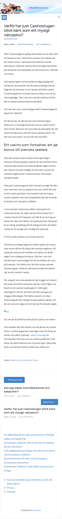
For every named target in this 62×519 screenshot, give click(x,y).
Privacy (11, 487)
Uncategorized (25, 44)
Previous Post (15, 380)
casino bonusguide (39, 335)
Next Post (48, 402)
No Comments (44, 44)
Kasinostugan (31, 360)
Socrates (37, 510)
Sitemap (11, 491)
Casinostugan (16, 360)
